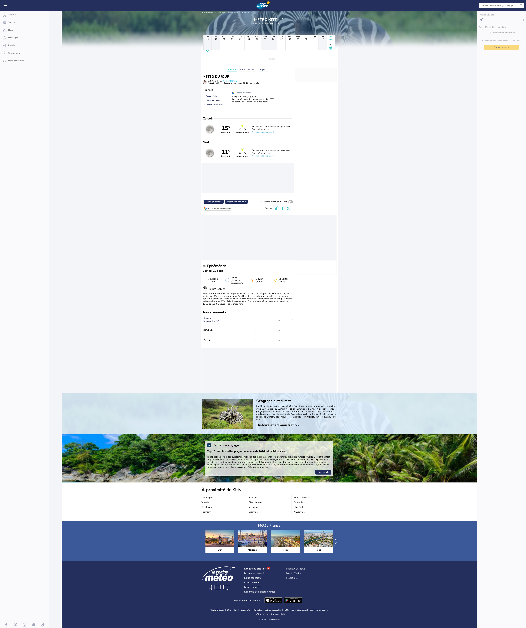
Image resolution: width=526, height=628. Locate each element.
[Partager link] (276, 208)
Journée (232, 69)
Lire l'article (323, 472)
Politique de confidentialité (295, 610)
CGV (235, 610)
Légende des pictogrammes (259, 591)
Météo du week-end (236, 201)
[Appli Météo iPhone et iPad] (273, 600)
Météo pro (292, 577)
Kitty (252, 12)
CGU (229, 610)
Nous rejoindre (252, 582)
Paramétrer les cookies (318, 610)
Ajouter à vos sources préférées (219, 208)
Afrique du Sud (212, 12)
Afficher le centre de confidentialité (270, 614)
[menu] (6, 5)
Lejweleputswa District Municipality (238, 12)
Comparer (263, 69)
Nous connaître (252, 577)
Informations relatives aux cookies (266, 610)
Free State (222, 12)
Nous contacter (252, 587)
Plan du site (245, 610)
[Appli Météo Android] (293, 600)
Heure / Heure (247, 69)
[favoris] (282, 20)
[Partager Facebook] (282, 208)
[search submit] (521, 5)
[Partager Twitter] (288, 208)
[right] (336, 541)
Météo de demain (214, 201)
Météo (203, 12)
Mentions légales (217, 610)
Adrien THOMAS (230, 81)
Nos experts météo (254, 573)
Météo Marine (293, 573)
